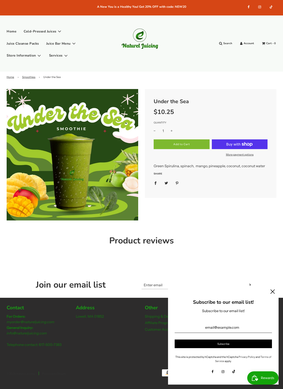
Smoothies (28, 77)
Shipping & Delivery (161, 316)
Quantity (160, 122)
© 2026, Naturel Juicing (21, 373)
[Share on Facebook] (155, 183)
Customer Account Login (165, 329)
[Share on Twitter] (166, 183)
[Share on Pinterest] (177, 183)
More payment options (240, 154)
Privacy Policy (247, 357)
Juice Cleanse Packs (23, 43)
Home (11, 31)
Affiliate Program (159, 323)
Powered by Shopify (54, 373)
